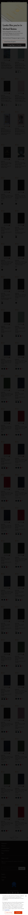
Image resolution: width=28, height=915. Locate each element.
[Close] (25, 896)
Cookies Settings (9, 912)
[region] (14, 904)
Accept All (18, 912)
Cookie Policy (7, 910)
